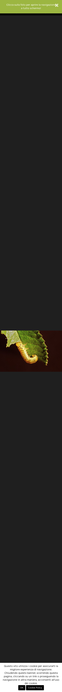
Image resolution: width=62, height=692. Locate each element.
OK (21, 688)
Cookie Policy (35, 688)
